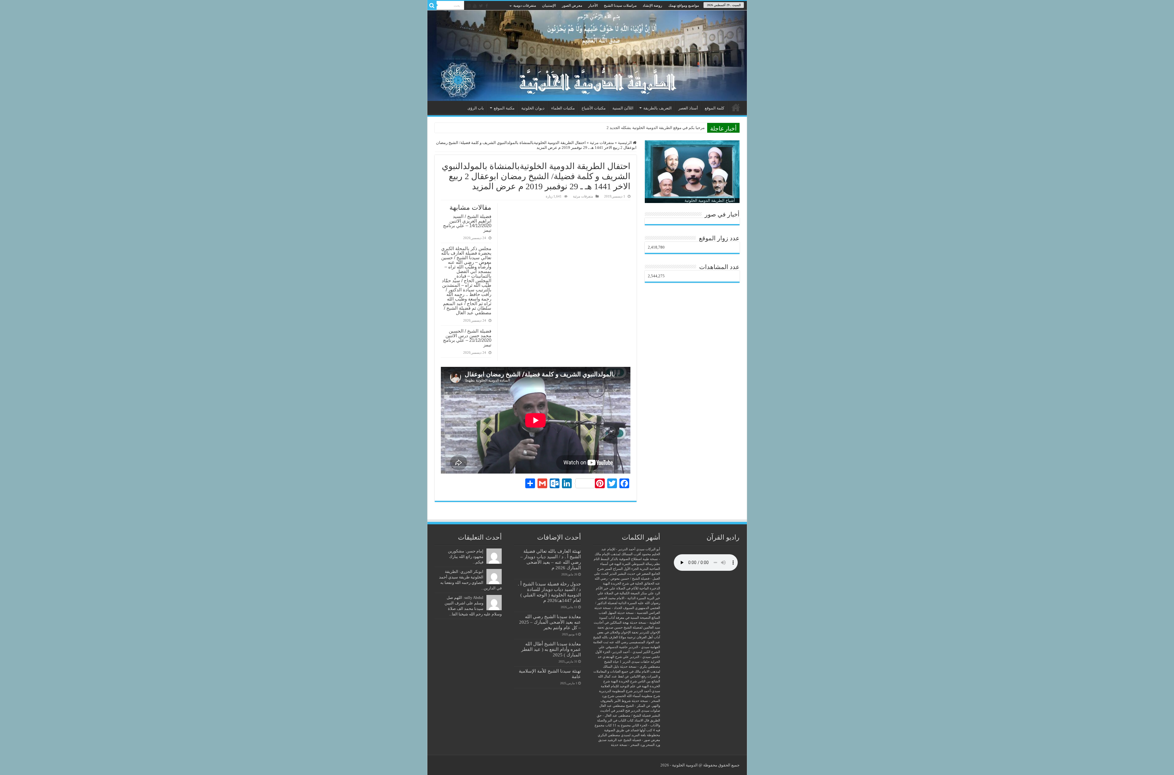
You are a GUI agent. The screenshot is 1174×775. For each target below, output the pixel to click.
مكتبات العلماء (563, 108)
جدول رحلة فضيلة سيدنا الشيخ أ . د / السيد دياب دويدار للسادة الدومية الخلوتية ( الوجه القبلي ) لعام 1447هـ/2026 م (549, 592)
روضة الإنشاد (652, 5)
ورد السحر (653, 745)
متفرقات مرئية (602, 142)
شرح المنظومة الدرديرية (616, 691)
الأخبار (593, 5)
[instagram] (468, 5)
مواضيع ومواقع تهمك (683, 5)
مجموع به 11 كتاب (618, 725)
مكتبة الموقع (504, 108)
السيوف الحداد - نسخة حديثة (614, 608)
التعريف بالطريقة (657, 108)
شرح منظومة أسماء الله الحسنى (637, 696)
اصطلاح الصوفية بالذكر (626, 559)
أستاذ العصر (688, 108)
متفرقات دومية (524, 5)
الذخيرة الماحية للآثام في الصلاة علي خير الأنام (628, 588)
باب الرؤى (475, 108)
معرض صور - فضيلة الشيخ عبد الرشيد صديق (629, 740)
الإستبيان (549, 5)
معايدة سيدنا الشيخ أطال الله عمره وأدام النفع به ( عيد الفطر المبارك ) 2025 (551, 649)
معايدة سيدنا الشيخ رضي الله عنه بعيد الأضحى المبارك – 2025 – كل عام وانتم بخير (550, 622)
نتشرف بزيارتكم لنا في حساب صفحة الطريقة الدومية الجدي (655, 127)
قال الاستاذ (641, 720)
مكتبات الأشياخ (593, 108)
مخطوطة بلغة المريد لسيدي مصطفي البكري (629, 735)
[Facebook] (487, 5)
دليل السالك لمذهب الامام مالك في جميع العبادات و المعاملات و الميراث (626, 671)
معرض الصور (572, 5)
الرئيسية (736, 107)
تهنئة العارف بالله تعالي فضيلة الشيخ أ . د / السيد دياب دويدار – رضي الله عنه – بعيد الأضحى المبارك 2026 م (550, 559)
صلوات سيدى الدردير (645, 710)
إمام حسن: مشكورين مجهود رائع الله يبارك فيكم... (465, 556)
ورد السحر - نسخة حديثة (628, 745)
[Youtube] (474, 5)
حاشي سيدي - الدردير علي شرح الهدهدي (631, 657)
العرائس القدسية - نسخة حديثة (638, 612)
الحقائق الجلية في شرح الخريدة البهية (628, 583)
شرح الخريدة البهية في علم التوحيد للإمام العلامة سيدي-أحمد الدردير (630, 686)
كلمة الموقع (714, 108)
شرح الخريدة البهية (624, 681)
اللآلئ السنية (622, 108)
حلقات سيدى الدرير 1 (635, 661)
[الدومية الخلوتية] (587, 55)
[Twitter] (481, 5)
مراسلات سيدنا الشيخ (620, 5)
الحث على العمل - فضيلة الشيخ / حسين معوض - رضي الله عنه (627, 578)
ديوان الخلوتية (533, 108)
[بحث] (432, 5)
